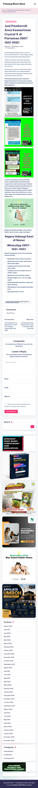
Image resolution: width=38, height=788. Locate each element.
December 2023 (9, 737)
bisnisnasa (11, 309)
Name (7, 379)
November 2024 (9, 699)
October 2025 (8, 661)
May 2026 (7, 636)
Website (7, 396)
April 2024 (7, 723)
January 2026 (8, 650)
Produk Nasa (8, 755)
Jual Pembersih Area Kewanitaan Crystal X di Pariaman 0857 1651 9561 (17, 302)
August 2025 (8, 667)
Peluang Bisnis (8, 751)
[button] (10, 313)
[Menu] (35, 3)
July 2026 (7, 629)
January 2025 (8, 692)
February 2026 (8, 647)
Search (7, 422)
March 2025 (8, 685)
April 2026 (7, 640)
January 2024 (8, 733)
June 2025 (7, 674)
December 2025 (9, 654)
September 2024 (9, 706)
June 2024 (7, 716)
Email (7, 387)
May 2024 (7, 719)
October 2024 (8, 702)
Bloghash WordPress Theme (22, 785)
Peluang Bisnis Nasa (14, 3)
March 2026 (8, 643)
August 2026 (8, 626)
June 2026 (7, 633)
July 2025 (7, 671)
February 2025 (8, 688)
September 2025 (9, 664)
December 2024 (9, 695)
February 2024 (8, 730)
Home (3, 10)
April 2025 (7, 681)
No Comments (11, 48)
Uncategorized (11, 21)
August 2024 (8, 709)
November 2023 (9, 740)
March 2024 (8, 726)
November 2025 (9, 657)
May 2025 (7, 678)
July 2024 (7, 713)
